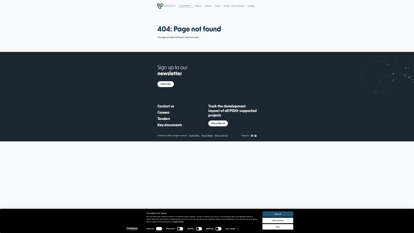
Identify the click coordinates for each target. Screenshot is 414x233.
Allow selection (278, 220)
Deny (278, 227)
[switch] (180, 228)
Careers (163, 113)
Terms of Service (221, 136)
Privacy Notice (207, 136)
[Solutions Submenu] (213, 6)
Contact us (165, 106)
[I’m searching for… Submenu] (193, 6)
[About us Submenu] (202, 6)
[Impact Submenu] (221, 6)
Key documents (169, 125)
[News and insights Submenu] (245, 6)
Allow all (278, 214)
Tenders (163, 119)
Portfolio (227, 6)
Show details (230, 229)
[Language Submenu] (256, 6)
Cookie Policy (194, 136)
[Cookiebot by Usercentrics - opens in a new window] (132, 228)
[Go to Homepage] (166, 6)
